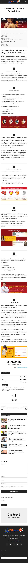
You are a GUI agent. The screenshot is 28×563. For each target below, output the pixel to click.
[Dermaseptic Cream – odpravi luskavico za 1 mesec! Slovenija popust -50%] (4, 452)
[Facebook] (7, 544)
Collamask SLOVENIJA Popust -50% (20, 408)
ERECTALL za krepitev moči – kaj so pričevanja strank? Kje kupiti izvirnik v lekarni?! (17, 433)
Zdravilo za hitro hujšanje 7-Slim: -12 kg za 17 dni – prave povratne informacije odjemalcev (17, 427)
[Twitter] (10, 544)
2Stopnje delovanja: (6, 38)
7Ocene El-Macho (6, 45)
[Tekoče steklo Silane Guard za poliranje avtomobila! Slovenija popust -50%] (4, 446)
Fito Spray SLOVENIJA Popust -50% (7, 408)
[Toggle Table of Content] (24, 32)
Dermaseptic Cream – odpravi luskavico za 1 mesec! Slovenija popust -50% (16, 452)
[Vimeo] (14, 544)
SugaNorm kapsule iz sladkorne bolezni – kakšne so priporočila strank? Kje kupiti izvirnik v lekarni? (16, 439)
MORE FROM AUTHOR (5, 415)
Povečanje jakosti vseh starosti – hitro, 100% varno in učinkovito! (13, 34)
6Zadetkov (4, 44)
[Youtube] (21, 544)
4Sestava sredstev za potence (8, 41)
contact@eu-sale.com (16, 541)
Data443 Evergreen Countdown (22, 367)
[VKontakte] (17, 544)
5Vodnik (4, 42)
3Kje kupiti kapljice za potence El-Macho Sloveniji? (12, 39)
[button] (26, 2)
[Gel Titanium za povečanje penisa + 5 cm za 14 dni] (4, 420)
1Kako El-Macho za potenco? (8, 36)
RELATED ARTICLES (5, 414)
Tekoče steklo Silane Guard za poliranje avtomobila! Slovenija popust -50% (17, 446)
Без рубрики (3, 422)
